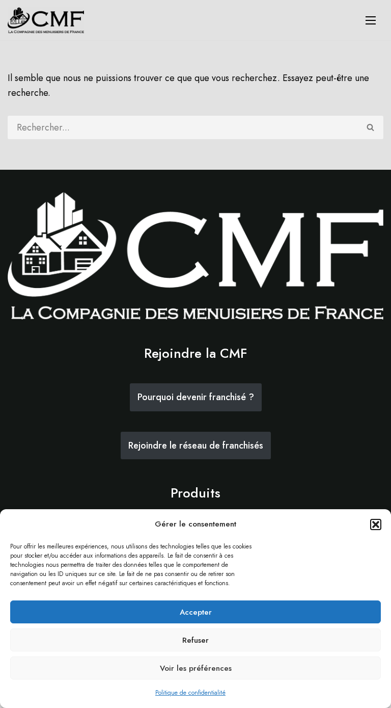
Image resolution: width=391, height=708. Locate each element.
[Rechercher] (370, 127)
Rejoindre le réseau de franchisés (195, 445)
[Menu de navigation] (370, 20)
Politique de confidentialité (190, 692)
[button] (376, 524)
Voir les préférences (196, 668)
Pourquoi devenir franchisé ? (195, 397)
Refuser (195, 640)
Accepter (196, 612)
